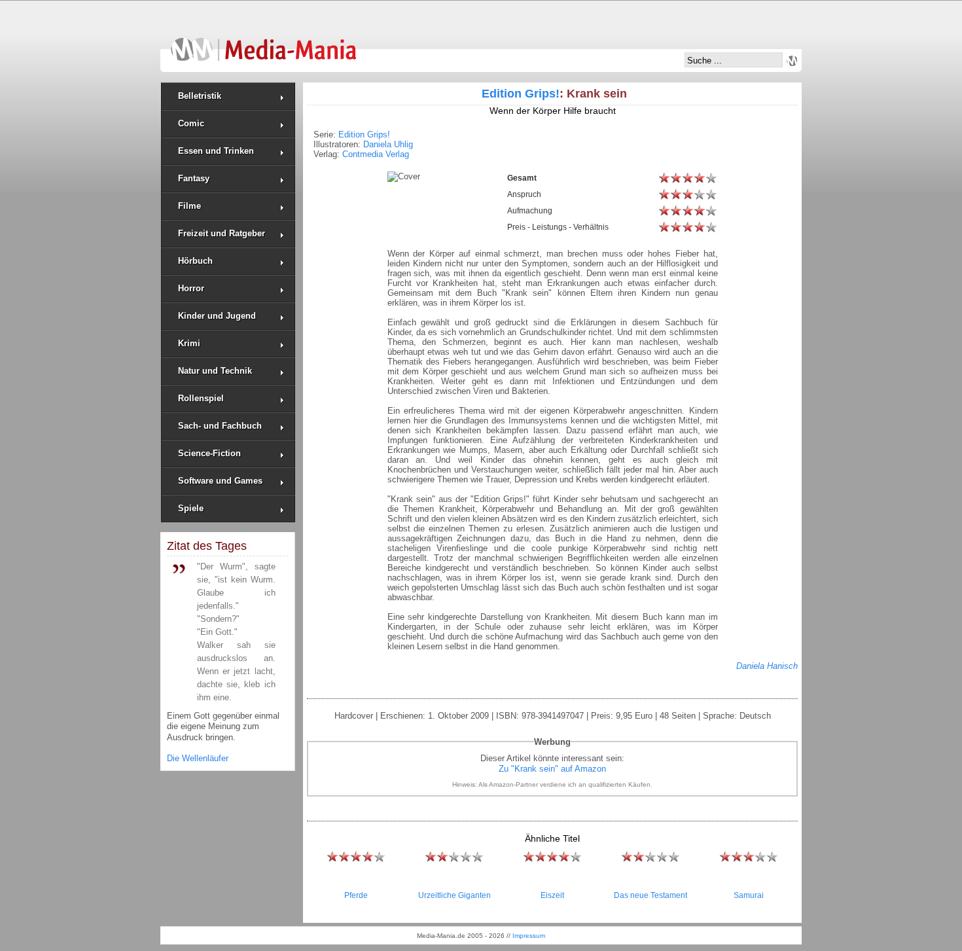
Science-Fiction (209, 453)
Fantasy (193, 178)
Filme (189, 206)
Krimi (189, 343)
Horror (191, 288)
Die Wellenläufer (197, 758)
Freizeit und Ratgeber (221, 233)
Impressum (528, 935)
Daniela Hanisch (767, 666)
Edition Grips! (521, 93)
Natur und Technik (215, 371)
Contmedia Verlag (375, 154)
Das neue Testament (650, 895)
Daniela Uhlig (388, 144)
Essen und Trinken (216, 151)
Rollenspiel (201, 398)
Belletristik (199, 96)
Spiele (191, 508)
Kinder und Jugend (217, 316)
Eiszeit (552, 895)
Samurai (749, 895)
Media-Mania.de (263, 43)
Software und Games (220, 481)
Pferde (356, 895)
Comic (191, 123)
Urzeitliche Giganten (454, 895)
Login (792, 61)
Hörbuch (195, 261)
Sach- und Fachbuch (220, 426)
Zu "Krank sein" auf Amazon (552, 769)
